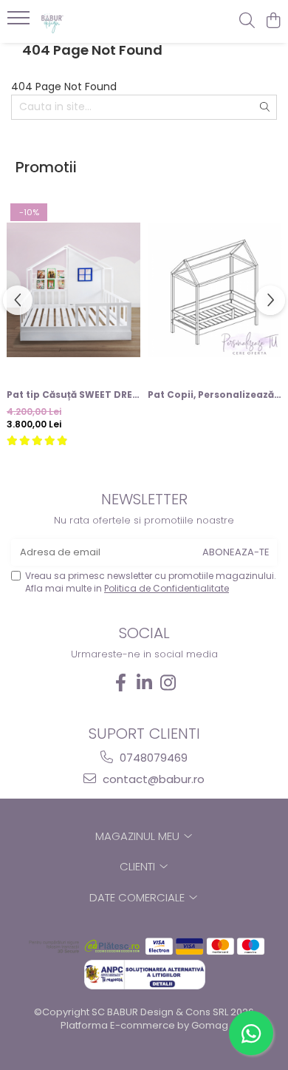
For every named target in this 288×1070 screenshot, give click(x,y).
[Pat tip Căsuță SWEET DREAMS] (73, 290)
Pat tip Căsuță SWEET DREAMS (73, 394)
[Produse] (20, 22)
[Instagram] (167, 683)
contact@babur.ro (152, 779)
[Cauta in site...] (247, 21)
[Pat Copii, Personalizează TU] (214, 290)
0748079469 (152, 757)
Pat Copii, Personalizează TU (214, 394)
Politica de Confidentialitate (166, 588)
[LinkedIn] (144, 683)
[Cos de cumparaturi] (273, 21)
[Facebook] (120, 683)
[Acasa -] (96, 21)
